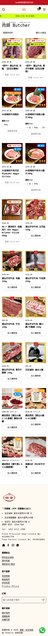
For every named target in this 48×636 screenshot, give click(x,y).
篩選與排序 (8, 33)
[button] (3, 9)
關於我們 (6, 613)
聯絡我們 (6, 579)
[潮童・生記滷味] (24, 9)
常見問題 (6, 576)
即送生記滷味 (8, 557)
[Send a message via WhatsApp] (42, 630)
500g (6, 125)
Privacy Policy (10, 586)
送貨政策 (6, 583)
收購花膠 (6, 620)
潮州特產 (6, 561)
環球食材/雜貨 (8, 564)
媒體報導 (6, 616)
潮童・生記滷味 (26, 630)
